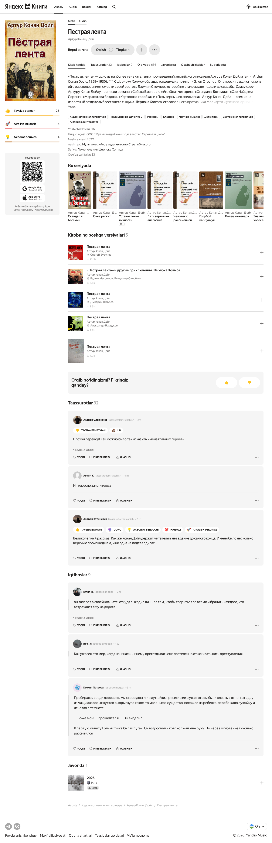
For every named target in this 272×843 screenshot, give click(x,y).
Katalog (101, 6)
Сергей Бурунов (100, 254)
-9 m (118, 591)
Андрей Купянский (95, 519)
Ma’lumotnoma (138, 835)
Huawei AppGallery (22, 209)
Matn (71, 21)
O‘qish (101, 50)
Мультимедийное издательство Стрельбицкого (116, 144)
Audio (73, 6)
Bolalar (86, 6)
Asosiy (58, 6)
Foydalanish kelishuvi (21, 835)
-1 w (116, 643)
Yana (72, 107)
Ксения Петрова (93, 687)
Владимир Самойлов (127, 278)
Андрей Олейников (95, 419)
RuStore (19, 206)
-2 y (139, 419)
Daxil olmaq (261, 6)
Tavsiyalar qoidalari (109, 835)
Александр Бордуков (104, 325)
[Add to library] (262, 252)
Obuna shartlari (80, 835)
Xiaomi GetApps (44, 209)
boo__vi (87, 643)
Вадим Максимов (101, 278)
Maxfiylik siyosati (53, 835)
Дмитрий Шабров (101, 302)
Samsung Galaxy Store (37, 206)
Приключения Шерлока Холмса (100, 149)
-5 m (138, 519)
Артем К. (88, 475)
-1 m (126, 475)
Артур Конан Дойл (81, 39)
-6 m (128, 687)
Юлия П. (88, 591)
